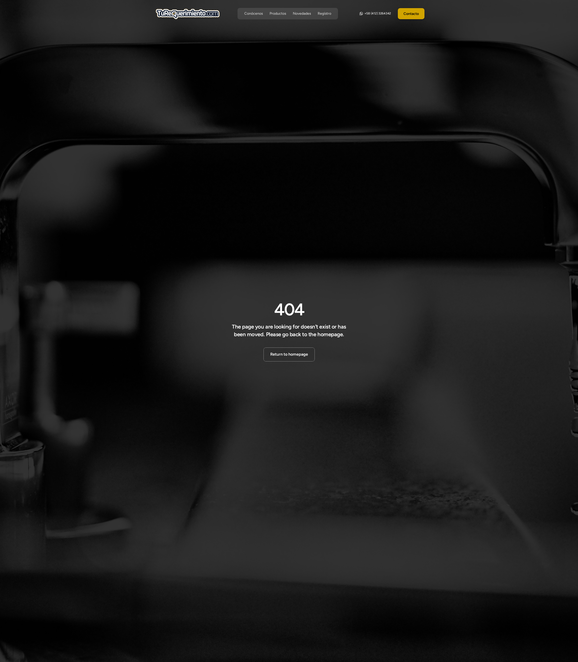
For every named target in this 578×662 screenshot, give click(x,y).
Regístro (324, 13)
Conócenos (253, 13)
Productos (278, 13)
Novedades (302, 13)
